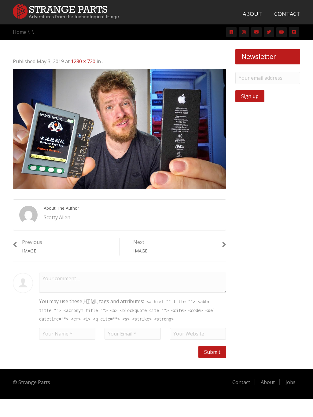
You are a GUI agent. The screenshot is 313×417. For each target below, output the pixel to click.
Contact (287, 13)
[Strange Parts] (66, 11)
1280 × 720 (83, 61)
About (252, 13)
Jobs (290, 382)
